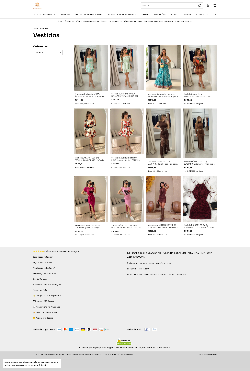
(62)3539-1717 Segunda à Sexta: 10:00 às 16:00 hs (149, 263)
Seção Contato (40, 279)
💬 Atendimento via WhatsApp (46, 307)
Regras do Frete (40, 290)
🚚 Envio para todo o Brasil (45, 312)
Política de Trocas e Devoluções (47, 284)
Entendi (42, 365)
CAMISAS (187, 14)
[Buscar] (199, 5)
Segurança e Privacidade (44, 273)
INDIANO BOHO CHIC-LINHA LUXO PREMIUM (128, 14)
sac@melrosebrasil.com (138, 269)
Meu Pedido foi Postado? (44, 268)
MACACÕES (160, 14)
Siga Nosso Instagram (43, 257)
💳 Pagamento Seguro (43, 318)
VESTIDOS (65, 14)
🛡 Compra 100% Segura (43, 301)
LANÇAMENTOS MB (46, 14)
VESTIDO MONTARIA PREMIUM (89, 14)
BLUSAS (174, 14)
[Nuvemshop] (208, 354)
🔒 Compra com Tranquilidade (47, 295)
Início (35, 29)
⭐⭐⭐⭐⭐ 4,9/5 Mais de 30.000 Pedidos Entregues (56, 251)
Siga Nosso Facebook (42, 262)
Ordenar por (40, 46)
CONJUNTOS (202, 14)
